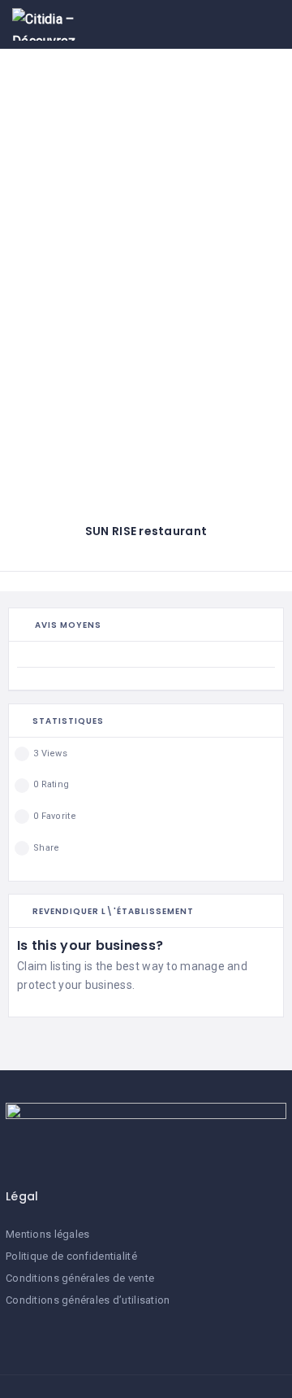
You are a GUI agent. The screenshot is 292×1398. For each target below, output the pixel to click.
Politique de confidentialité (71, 1256)
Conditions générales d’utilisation (88, 1300)
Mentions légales (47, 1234)
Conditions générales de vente (80, 1278)
